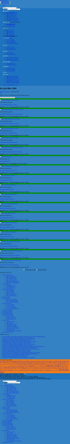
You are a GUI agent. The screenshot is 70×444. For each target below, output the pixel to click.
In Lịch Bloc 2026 (21, 364)
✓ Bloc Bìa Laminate (10, 13)
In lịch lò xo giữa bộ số (8, 345)
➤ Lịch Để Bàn (6, 284)
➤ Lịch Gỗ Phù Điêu (7, 311)
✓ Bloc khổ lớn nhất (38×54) (11, 19)
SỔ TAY (5, 72)
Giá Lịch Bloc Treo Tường (12, 364)
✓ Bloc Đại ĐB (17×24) (10, 277)
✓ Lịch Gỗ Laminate (10, 68)
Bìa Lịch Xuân (21, 362)
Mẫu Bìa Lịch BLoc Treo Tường (15, 368)
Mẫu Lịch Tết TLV (7, 355)
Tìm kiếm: (5, 382)
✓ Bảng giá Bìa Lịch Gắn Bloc (12, 81)
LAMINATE (5, 66)
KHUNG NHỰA (6, 61)
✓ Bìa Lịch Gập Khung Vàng (11, 60)
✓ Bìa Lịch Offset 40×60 (10, 295)
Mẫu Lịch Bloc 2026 (62, 368)
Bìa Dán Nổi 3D (16, 361)
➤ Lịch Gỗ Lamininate (8, 310)
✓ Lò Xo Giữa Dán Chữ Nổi (11, 43)
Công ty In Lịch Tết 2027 (8, 339)
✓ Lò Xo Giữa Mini (9, 39)
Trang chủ (2, 91)
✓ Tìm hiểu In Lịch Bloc (10, 325)
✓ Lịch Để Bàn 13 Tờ (10, 24)
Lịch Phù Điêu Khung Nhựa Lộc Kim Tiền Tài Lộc (11, 114)
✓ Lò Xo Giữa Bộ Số (10, 41)
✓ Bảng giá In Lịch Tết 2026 (11, 76)
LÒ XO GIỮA (6, 38)
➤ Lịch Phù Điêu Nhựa (8, 313)
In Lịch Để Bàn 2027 (7, 342)
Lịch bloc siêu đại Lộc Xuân (6, 180)
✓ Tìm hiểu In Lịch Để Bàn (11, 326)
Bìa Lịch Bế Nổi (46, 361)
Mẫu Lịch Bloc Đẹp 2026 (55, 370)
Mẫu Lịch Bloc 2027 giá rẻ (8, 341)
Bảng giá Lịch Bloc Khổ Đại (9, 353)
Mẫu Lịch (7, 91)
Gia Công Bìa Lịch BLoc (51, 362)
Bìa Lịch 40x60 (24, 361)
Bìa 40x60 (2, 361)
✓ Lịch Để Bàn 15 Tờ (10, 25)
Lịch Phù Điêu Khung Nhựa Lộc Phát (8, 133)
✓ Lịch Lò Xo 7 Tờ (9, 47)
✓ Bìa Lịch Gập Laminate (11, 299)
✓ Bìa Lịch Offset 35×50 (10, 294)
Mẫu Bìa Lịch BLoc (54, 366)
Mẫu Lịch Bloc (40, 368)
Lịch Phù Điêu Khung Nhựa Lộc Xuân (8, 142)
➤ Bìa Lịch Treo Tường (8, 289)
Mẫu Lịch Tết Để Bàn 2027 (9, 347)
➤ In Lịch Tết (6, 320)
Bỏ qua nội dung (3, 0)
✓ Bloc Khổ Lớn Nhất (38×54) (12, 282)
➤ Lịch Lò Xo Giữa (7, 303)
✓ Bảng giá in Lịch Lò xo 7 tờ (12, 78)
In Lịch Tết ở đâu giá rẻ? (8, 337)
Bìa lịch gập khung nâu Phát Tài (7, 189)
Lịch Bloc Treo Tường (15, 366)
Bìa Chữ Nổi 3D (8, 361)
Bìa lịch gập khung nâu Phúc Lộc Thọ (8, 170)
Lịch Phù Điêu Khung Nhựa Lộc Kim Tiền (9, 123)
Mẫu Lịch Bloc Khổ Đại (6, 370)
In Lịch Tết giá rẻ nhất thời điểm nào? (11, 336)
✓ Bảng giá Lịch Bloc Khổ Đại (12, 82)
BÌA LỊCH (5, 28)
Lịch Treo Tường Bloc (28, 366)
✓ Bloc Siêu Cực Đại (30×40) (12, 18)
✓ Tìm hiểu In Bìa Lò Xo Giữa (12, 328)
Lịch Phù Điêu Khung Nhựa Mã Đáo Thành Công (11, 151)
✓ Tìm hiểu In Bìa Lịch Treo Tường (13, 330)
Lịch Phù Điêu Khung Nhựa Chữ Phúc (8, 104)
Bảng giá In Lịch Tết (7, 340)
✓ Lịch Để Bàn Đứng (10, 26)
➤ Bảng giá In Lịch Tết (8, 332)
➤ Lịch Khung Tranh (7, 312)
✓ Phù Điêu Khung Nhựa (11, 64)
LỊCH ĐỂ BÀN (6, 22)
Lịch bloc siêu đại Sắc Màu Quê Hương (8, 246)
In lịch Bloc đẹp (6, 356)
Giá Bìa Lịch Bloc (62, 362)
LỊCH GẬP (5, 56)
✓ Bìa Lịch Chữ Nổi (9, 33)
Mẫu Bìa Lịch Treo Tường (30, 368)
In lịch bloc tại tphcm (7, 351)
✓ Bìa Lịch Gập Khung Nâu (11, 59)
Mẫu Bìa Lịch (43, 366)
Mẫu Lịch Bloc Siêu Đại (16, 370)
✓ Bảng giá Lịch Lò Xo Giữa (11, 80)
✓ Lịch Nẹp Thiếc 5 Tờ (10, 48)
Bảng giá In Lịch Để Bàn (8, 357)
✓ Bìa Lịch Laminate (10, 36)
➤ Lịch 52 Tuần (6, 297)
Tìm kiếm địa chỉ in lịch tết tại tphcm (11, 346)
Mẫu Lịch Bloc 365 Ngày (50, 368)
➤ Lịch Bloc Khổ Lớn (7, 275)
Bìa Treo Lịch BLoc (41, 362)
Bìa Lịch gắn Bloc (64, 361)
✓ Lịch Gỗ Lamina (9, 53)
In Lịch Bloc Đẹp (41, 364)
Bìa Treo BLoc (34, 362)
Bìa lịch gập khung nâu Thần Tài (7, 217)
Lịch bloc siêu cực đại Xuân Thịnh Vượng (9, 264)
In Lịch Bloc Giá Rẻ (31, 364)
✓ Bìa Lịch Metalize (9, 35)
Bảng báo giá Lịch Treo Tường (9, 352)
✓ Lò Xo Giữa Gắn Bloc (10, 42)
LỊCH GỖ (5, 51)
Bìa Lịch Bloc (31, 361)
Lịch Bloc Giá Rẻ (7, 366)
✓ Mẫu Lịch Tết (9, 323)
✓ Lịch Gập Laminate (10, 70)
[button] (4, 5)
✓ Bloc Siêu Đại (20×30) (10, 15)
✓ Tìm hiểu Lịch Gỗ (9, 329)
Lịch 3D (55, 364)
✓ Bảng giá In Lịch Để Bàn (11, 77)
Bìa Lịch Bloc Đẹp (39, 361)
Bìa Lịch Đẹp (27, 362)
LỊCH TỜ (5, 45)
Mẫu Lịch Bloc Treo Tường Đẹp (42, 370)
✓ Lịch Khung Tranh (10, 63)
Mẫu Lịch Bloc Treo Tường (27, 370)
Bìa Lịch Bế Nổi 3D (55, 361)
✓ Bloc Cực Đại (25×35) (10, 16)
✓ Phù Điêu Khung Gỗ (10, 54)
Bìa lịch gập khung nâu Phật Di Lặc (8, 208)
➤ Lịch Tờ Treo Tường (8, 315)
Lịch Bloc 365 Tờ (61, 364)
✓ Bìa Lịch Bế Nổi (9, 32)
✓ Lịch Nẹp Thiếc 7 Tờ (10, 49)
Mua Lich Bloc (37, 366)
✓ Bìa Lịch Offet (9, 30)
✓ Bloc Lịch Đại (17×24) (11, 14)
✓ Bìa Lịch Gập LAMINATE (11, 57)
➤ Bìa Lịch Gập (6, 298)
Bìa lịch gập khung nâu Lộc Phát (7, 227)
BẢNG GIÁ (5, 74)
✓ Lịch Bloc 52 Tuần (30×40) (12, 20)
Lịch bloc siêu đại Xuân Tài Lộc (7, 236)
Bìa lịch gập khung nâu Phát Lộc (7, 199)
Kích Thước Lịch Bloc (49, 364)
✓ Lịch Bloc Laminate (10, 69)
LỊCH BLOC (6, 11)
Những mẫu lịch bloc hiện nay (9, 349)
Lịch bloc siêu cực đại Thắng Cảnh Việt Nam (10, 255)
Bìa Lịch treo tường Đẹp (12, 362)
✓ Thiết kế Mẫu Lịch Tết (10, 324)
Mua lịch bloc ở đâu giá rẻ (8, 344)
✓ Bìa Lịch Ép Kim (9, 31)
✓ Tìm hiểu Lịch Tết (9, 321)
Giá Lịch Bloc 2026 (5, 364)
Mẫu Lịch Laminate (7, 350)
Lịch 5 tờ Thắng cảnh (4, 161)
